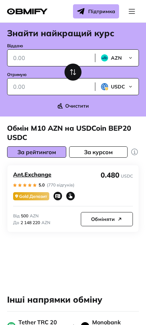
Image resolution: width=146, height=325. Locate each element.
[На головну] (27, 11)
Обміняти (103, 219)
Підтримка (101, 11)
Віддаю (15, 45)
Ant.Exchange (32, 174)
